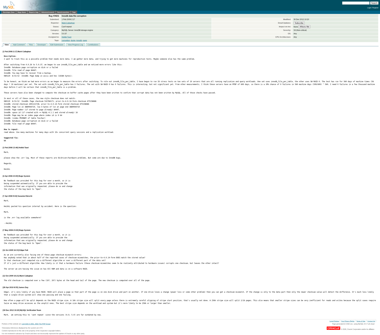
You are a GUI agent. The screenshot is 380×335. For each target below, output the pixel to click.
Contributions (93, 45)
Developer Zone (9, 12)
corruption (66, 40)
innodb (79, 40)
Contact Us (371, 321)
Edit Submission (56, 45)
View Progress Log (75, 45)
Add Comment (19, 45)
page (85, 40)
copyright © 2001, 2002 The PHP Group (36, 324)
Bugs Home (22, 12)
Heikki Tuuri (66, 37)
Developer (41, 45)
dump (73, 40)
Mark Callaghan (68, 23)
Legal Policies (334, 321)
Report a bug (33, 12)
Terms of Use (360, 321)
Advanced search (47, 12)
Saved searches (63, 12)
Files (31, 45)
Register (375, 8)
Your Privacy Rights (347, 321)
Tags (74, 12)
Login (369, 8)
